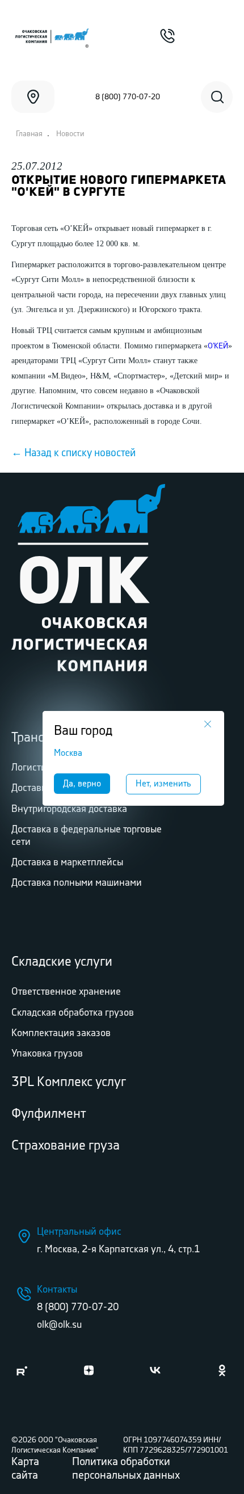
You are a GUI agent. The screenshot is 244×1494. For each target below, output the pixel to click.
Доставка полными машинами (76, 882)
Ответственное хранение (66, 991)
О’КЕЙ (218, 346)
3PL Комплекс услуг (68, 1082)
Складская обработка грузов (72, 1012)
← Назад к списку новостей (73, 453)
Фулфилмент (48, 1114)
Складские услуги (61, 962)
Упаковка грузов (47, 1053)
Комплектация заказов (61, 1033)
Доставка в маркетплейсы (67, 862)
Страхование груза (65, 1145)
